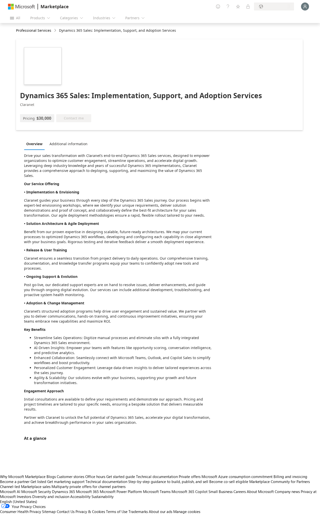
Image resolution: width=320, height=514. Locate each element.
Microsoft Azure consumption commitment (238, 476)
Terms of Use (117, 511)
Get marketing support (65, 481)
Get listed (38, 481)
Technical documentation (157, 476)
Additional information (69, 143)
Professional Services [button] (33, 30)
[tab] (35, 143)
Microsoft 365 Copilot (190, 491)
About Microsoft (260, 491)
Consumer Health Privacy (20, 511)
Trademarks (138, 511)
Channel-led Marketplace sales (25, 486)
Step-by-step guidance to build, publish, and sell (168, 481)
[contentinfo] (56, 30)
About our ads (160, 511)
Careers (240, 491)
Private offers (189, 476)
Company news (287, 491)
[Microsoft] (21, 6)
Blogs (51, 476)
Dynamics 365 (63, 491)
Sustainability (103, 496)
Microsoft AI (10, 491)
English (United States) (18, 501)
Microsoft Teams (156, 491)
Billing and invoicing (290, 476)
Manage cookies (186, 511)
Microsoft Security (36, 491)
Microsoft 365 (87, 491)
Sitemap (49, 511)
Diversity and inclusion (50, 496)
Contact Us (65, 511)
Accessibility (80, 496)
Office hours (95, 476)
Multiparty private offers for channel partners (89, 486)
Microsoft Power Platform (121, 491)
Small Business (220, 491)
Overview (34, 143)
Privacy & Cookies (90, 511)
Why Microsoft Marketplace (23, 476)
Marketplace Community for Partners (279, 481)
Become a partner (15, 481)
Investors (24, 496)
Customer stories (70, 476)
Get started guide (120, 476)
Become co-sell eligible (228, 481)
